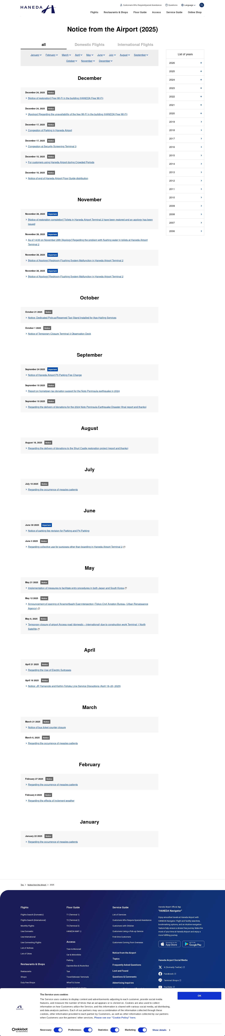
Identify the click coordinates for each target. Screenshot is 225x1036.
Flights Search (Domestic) (32, 914)
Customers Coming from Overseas (127, 942)
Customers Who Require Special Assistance (131, 920)
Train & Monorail (74, 949)
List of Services (119, 914)
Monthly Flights (27, 926)
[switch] (88, 1029)
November (86, 61)
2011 (172, 189)
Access (156, 12)
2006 (172, 231)
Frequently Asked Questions (126, 965)
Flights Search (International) (33, 920)
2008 (172, 214)
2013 (172, 172)
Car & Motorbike (74, 955)
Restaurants (26, 971)
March (65, 55)
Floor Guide (140, 12)
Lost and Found (120, 971)
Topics (116, 959)
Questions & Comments (124, 977)
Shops (23, 977)
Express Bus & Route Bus (78, 966)
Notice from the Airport (124, 953)
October (70, 61)
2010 (172, 197)
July (111, 55)
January (35, 55)
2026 (172, 62)
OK (199, 995)
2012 (172, 180)
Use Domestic (27, 931)
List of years (185, 54)
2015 (172, 155)
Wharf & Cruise (73, 982)
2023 (172, 88)
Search (201, 5)
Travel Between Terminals (78, 977)
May (88, 55)
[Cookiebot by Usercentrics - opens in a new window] (19, 1030)
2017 (172, 138)
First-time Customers (121, 937)
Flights (94, 12)
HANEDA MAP (73, 931)
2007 (172, 222)
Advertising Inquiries (123, 983)
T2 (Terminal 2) (73, 920)
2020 (172, 113)
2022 (172, 96)
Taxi (68, 971)
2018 (172, 130)
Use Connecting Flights (31, 942)
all (44, 44)
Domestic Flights (89, 44)
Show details (159, 1030)
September (140, 55)
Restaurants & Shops (116, 12)
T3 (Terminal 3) (73, 926)
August (124, 55)
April (77, 55)
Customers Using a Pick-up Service (127, 931)
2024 (172, 79)
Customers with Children (123, 926)
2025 (172, 71)
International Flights (135, 44)
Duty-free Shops (28, 982)
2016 (172, 147)
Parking (70, 960)
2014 (172, 163)
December (104, 61)
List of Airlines (27, 948)
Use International (28, 937)
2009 (172, 206)
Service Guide (174, 12)
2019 (172, 121)
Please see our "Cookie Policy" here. (115, 1017)
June (100, 55)
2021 (172, 105)
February (50, 55)
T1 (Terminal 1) (73, 914)
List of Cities (26, 953)
